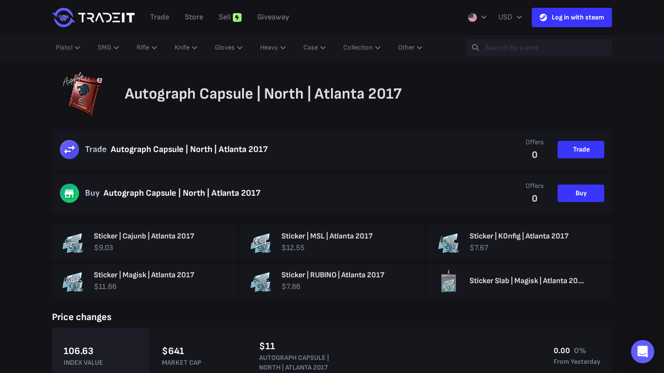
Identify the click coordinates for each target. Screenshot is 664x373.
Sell (225, 17)
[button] (642, 351)
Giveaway (273, 17)
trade (159, 17)
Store (194, 17)
